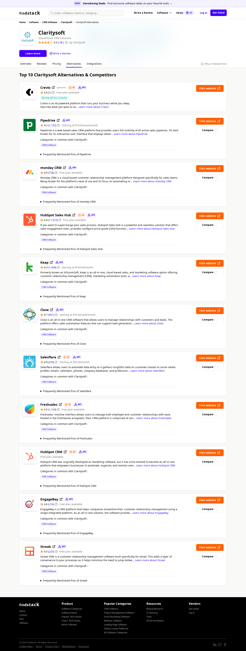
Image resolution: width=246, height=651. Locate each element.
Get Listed (194, 608)
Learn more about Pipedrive (130, 134)
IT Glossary (152, 612)
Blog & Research (154, 608)
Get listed (218, 12)
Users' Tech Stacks (71, 620)
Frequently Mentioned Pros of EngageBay (68, 533)
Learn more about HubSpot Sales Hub (152, 228)
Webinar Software (113, 620)
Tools (149, 616)
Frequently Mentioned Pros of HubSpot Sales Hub (73, 249)
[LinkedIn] (215, 644)
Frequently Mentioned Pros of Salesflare (67, 391)
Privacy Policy (52, 646)
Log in (203, 12)
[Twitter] (220, 644)
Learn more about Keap (146, 276)
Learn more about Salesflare (148, 370)
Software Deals (69, 612)
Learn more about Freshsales (153, 418)
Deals (184, 12)
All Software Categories (116, 632)
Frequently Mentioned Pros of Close (64, 343)
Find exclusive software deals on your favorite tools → (139, 3)
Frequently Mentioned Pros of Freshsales (67, 438)
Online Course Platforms (116, 628)
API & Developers (155, 620)
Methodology (68, 646)
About (22, 611)
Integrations (94, 63)
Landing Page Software (115, 624)
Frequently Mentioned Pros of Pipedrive (67, 154)
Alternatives (74, 63)
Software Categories (72, 608)
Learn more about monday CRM (152, 181)
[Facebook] (225, 644)
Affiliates (23, 623)
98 (61, 42)
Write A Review (69, 624)
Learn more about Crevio (94, 107)
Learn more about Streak (150, 560)
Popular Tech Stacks (72, 616)
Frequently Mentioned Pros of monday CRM (69, 201)
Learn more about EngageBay (150, 512)
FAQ (21, 619)
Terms (39, 646)
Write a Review (143, 12)
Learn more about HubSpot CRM (155, 465)
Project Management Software (119, 612)
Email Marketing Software (117, 616)
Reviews (42, 63)
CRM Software (49, 145)
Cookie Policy (25, 646)
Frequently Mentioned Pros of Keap (64, 296)
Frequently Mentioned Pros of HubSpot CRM (69, 485)
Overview (25, 63)
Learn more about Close (149, 323)
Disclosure (83, 646)
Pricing (56, 63)
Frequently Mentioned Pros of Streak (65, 580)
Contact (23, 615)
